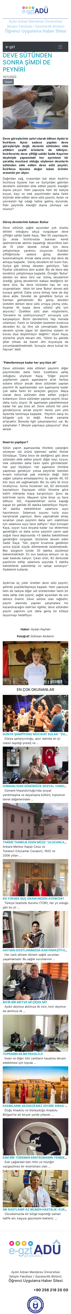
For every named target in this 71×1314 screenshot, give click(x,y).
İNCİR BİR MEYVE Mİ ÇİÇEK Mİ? (25, 1002)
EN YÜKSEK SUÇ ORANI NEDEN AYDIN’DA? (33, 898)
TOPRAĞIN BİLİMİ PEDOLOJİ (22, 1054)
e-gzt (10, 47)
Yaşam (8, 81)
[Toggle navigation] (60, 46)
